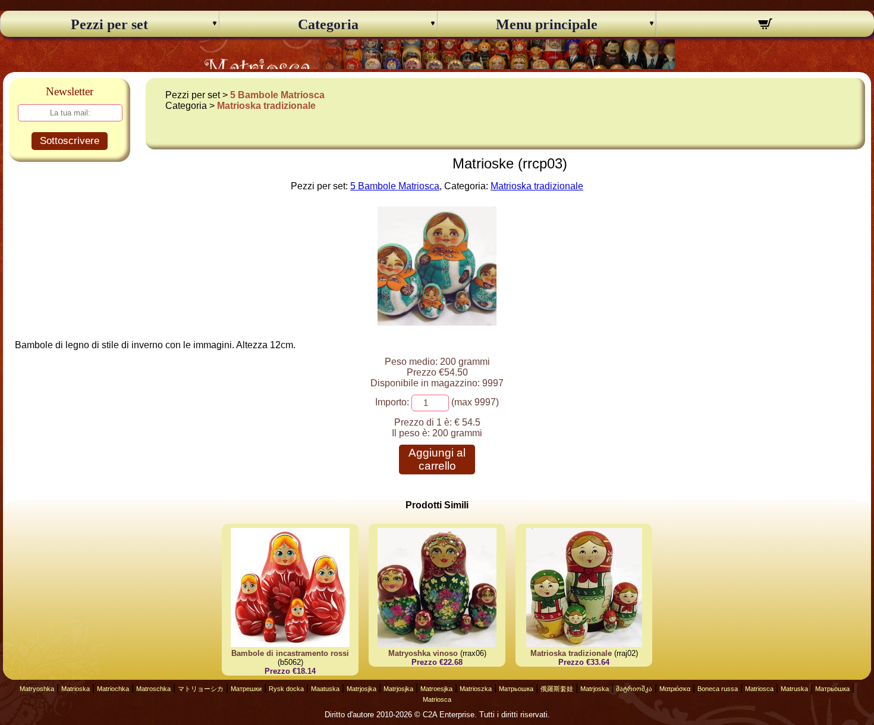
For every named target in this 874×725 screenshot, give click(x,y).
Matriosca (759, 688)
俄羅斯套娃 (556, 688)
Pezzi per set (109, 24)
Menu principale (547, 24)
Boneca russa (717, 688)
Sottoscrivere (69, 140)
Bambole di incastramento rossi (290, 653)
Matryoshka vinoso (423, 653)
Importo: (392, 402)
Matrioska (75, 688)
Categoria (328, 24)
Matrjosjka (361, 688)
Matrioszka (476, 688)
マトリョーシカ (201, 688)
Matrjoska (594, 688)
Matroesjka (436, 688)
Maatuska (325, 688)
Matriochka (113, 688)
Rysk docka (286, 688)
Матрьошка (516, 688)
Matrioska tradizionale (266, 106)
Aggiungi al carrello (437, 459)
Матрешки (246, 688)
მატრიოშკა (634, 688)
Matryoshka (37, 688)
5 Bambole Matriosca (277, 95)
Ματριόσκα (674, 688)
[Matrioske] (437, 322)
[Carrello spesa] (765, 26)
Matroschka (153, 688)
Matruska (794, 688)
